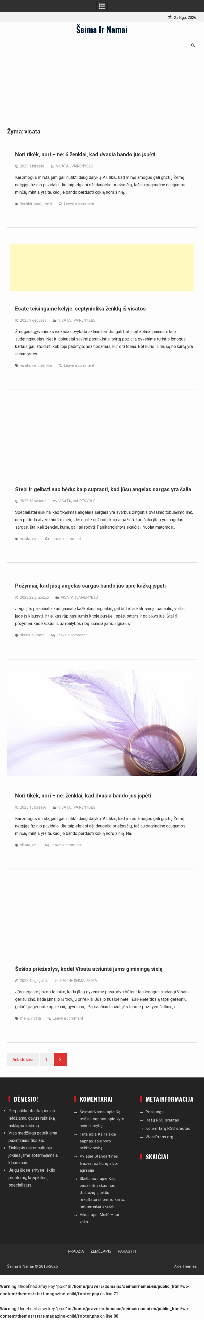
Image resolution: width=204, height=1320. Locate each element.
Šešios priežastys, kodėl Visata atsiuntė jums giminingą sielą (89, 969)
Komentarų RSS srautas (168, 1128)
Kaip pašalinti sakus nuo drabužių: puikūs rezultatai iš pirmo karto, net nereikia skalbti (102, 1192)
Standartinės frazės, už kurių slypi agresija (99, 1163)
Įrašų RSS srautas (162, 1120)
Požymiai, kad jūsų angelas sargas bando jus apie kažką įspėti (90, 586)
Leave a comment (79, 204)
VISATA (62, 166)
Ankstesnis (22, 1059)
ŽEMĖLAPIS (101, 1251)
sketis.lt (26, 635)
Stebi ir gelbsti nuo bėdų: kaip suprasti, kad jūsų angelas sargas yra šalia (103, 489)
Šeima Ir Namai (102, 29)
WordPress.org (159, 1136)
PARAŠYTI (127, 1251)
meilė (24, 1018)
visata (38, 204)
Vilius (85, 1214)
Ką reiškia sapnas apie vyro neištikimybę (102, 1119)
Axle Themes (185, 1266)
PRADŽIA (76, 1251)
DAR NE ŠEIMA (72, 980)
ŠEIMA (91, 980)
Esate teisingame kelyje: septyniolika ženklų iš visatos (80, 308)
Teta (84, 1134)
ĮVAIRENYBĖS (81, 166)
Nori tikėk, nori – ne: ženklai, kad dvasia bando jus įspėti (83, 795)
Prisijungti (155, 1112)
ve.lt (48, 204)
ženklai (26, 204)
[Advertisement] (102, 267)
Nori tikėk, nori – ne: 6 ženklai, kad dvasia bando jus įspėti (85, 154)
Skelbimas (89, 1178)
